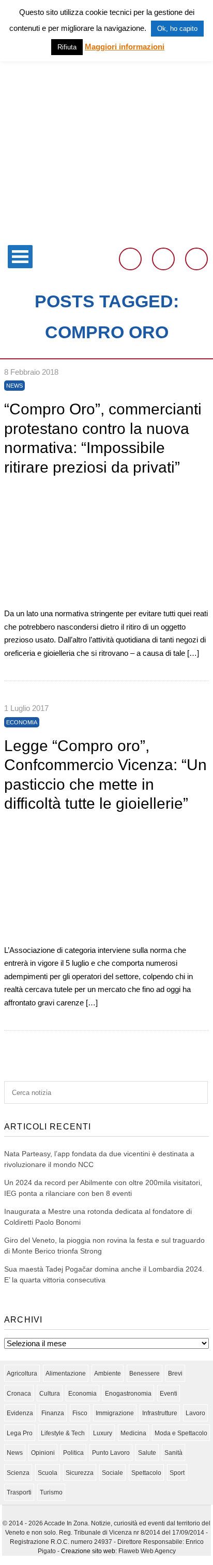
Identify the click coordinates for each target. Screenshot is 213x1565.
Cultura (49, 1393)
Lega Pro (20, 1433)
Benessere (144, 1373)
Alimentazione (65, 1373)
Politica (73, 1452)
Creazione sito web (88, 1551)
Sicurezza (80, 1472)
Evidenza (20, 1413)
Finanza (52, 1413)
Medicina (133, 1433)
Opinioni (43, 1452)
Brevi (175, 1373)
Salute (147, 1452)
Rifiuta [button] (67, 47)
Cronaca (19, 1393)
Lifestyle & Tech (63, 1433)
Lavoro (195, 1413)
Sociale (112, 1472)
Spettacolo (146, 1472)
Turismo (51, 1492)
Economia (21, 722)
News (14, 385)
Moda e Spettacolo (181, 1433)
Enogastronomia (128, 1393)
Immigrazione (115, 1413)
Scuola (47, 1472)
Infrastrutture (159, 1413)
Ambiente (107, 1373)
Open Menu (20, 256)
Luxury (102, 1433)
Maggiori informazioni (124, 46)
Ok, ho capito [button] (177, 28)
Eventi (168, 1393)
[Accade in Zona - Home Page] (106, 233)
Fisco (79, 1413)
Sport (177, 1472)
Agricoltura (22, 1373)
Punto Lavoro (111, 1452)
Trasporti (19, 1492)
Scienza (18, 1472)
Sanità (173, 1452)
